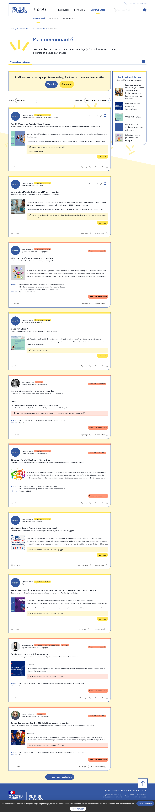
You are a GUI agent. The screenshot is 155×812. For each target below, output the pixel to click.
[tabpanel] (77, 422)
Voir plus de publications (62, 777)
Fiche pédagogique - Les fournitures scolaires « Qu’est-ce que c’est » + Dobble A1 (52, 413)
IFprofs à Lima (42, 350)
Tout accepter (145, 803)
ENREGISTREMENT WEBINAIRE (50, 147)
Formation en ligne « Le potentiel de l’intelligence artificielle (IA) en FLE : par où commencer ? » (71, 216)
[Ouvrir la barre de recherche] (143, 61)
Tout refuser (78, 808)
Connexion (66, 84)
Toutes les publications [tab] (20, 62)
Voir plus (102, 156)
